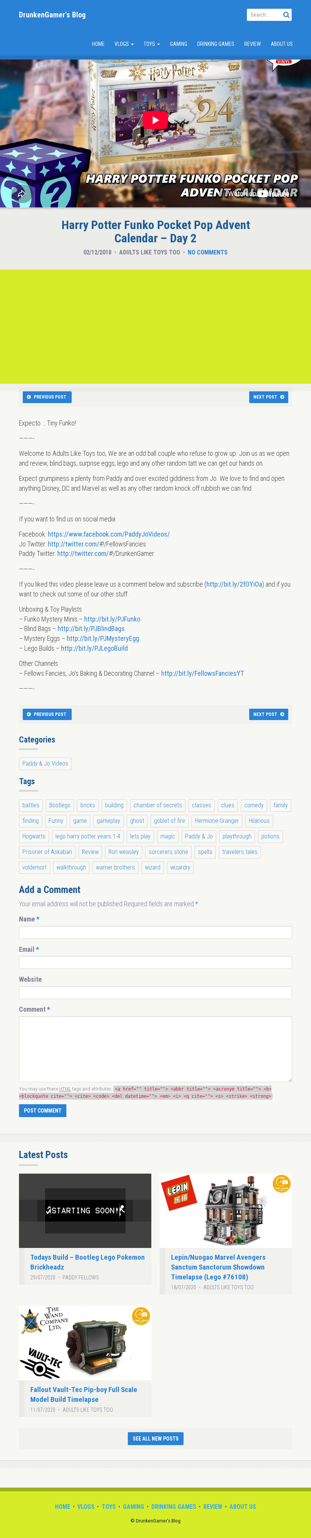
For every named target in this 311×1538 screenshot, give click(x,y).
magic (167, 836)
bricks (87, 805)
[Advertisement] (155, 326)
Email (29, 949)
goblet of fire (169, 820)
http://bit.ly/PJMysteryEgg (103, 638)
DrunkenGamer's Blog (52, 14)
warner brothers (115, 867)
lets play (140, 836)
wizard (152, 867)
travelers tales (240, 851)
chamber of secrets (158, 805)
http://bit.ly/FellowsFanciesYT (202, 673)
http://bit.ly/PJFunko (112, 619)
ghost (137, 820)
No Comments (208, 252)
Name (29, 919)
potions (270, 836)
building (114, 805)
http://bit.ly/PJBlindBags (91, 628)
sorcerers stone (168, 851)
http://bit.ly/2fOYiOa (234, 584)
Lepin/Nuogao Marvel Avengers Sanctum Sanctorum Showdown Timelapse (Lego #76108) (218, 1267)
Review (252, 44)
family (280, 805)
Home (98, 44)
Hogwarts (34, 836)
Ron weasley (123, 851)
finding (30, 820)
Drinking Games (215, 44)
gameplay (108, 820)
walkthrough (71, 867)
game (80, 820)
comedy (254, 805)
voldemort (34, 867)
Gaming (178, 44)
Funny (56, 820)
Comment (34, 1009)
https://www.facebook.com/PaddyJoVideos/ (109, 534)
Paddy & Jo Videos (45, 763)
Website (30, 979)
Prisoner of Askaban (47, 851)
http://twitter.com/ (73, 544)
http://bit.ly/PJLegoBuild (94, 648)
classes (201, 805)
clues (227, 805)
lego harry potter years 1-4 (87, 836)
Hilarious (259, 820)
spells (205, 851)
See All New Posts (156, 1439)
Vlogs (122, 44)
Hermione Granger (217, 820)
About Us (282, 44)
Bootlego (60, 805)
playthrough (237, 836)
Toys (150, 44)
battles (30, 805)
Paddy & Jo (199, 836)
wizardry (180, 867)
